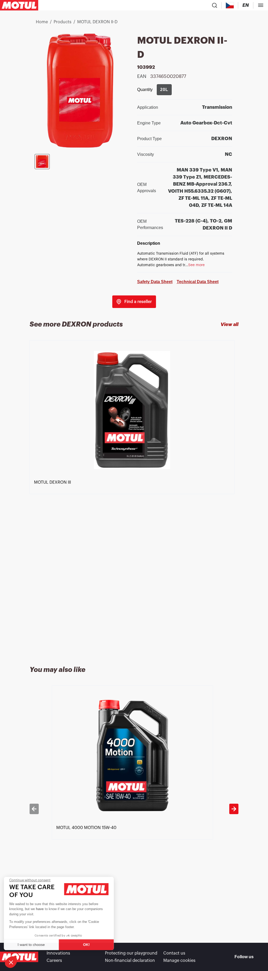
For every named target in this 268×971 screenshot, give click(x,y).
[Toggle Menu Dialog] (261, 5)
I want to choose (32, 945)
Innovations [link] (58, 953)
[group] (164, 89)
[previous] (34, 809)
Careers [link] (54, 960)
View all (229, 324)
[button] (11, 962)
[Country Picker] (230, 5)
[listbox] (134, 496)
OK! (87, 945)
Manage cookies (179, 960)
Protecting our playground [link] (131, 953)
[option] (134, 496)
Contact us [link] (174, 953)
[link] (134, 301)
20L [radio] (164, 89)
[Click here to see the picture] (42, 161)
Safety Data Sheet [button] (154, 281)
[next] (233, 809)
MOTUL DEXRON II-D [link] (97, 22)
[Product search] (214, 5)
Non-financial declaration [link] (130, 960)
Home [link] (42, 22)
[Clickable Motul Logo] (19, 5)
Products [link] (62, 22)
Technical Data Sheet (198, 281)
